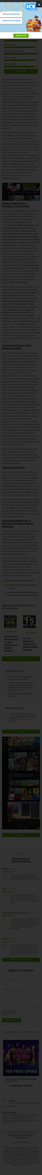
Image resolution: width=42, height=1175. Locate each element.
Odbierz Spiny (21, 35)
